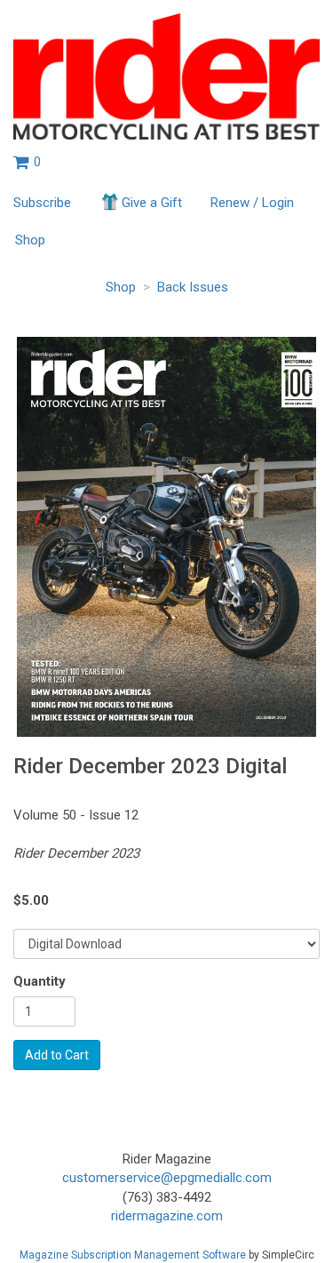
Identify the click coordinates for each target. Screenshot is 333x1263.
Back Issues (192, 287)
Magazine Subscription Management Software (133, 1255)
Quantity (39, 981)
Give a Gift (152, 203)
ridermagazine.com (167, 1216)
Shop (30, 240)
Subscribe (42, 203)
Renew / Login (252, 203)
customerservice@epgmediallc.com (167, 1178)
